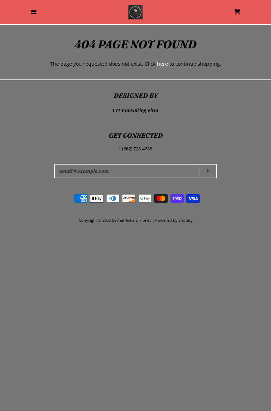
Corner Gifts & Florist (132, 220)
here (162, 63)
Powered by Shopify (174, 220)
